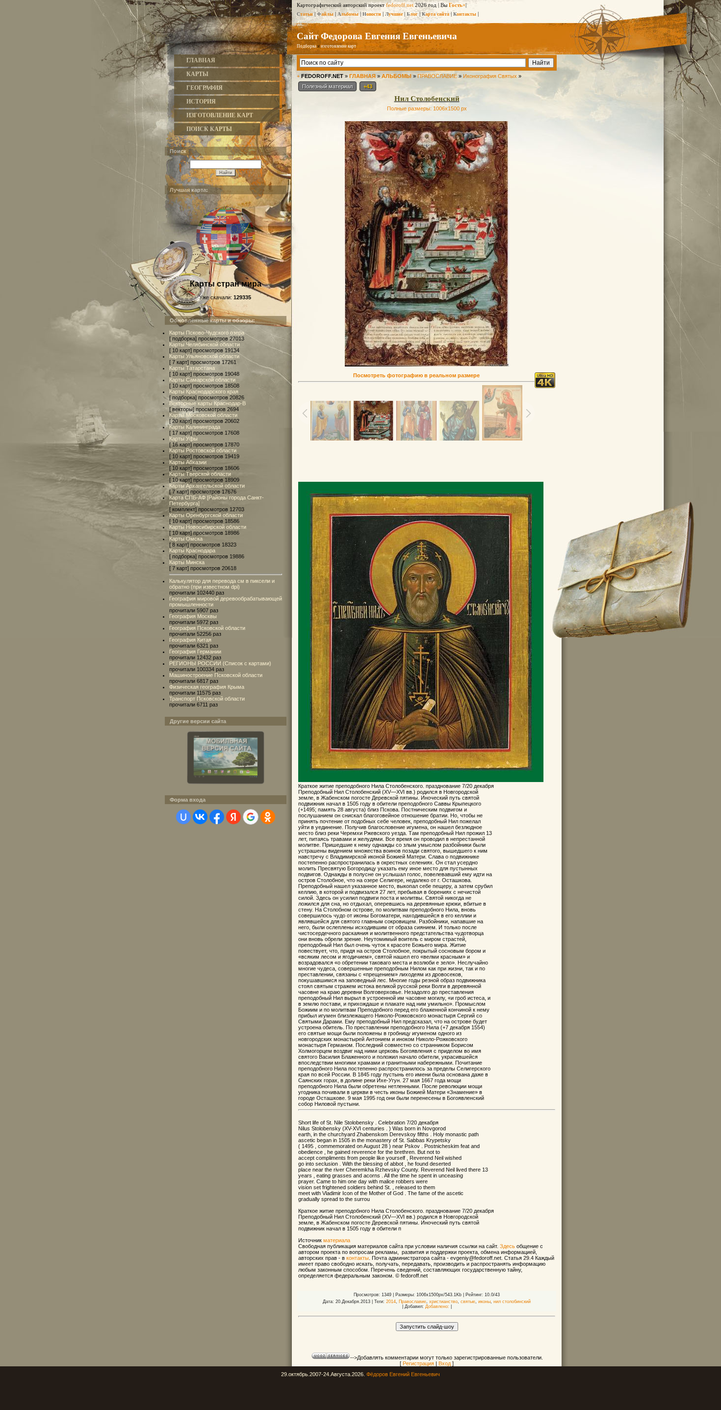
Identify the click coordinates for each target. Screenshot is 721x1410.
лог (412, 14)
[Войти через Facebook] (216, 816)
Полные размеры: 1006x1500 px (427, 108)
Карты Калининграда (194, 427)
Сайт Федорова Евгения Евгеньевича (377, 35)
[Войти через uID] (183, 816)
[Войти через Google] (250, 817)
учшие (394, 14)
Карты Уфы (183, 439)
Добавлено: (437, 1306)
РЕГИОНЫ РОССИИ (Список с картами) (220, 663)
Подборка (306, 46)
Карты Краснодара (192, 550)
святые (468, 1301)
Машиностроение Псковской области (215, 675)
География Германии (195, 651)
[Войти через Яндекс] (233, 816)
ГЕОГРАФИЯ (204, 87)
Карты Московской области (203, 415)
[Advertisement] (426, 460)
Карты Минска (187, 562)
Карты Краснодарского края (203, 391)
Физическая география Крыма (206, 687)
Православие (412, 1301)
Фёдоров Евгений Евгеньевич (403, 1374)
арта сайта (435, 14)
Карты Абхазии (187, 462)
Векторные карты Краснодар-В (207, 403)
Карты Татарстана (192, 368)
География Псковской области (207, 628)
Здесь (507, 1246)
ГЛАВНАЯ (200, 60)
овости (371, 14)
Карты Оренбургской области (206, 515)
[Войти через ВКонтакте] (200, 816)
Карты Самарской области (202, 380)
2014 (391, 1301)
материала (336, 1240)
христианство (443, 1301)
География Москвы (193, 616)
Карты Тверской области (200, 474)
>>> (368, 46)
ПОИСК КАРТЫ (209, 129)
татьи (305, 14)
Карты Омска (186, 539)
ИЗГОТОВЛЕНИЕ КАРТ (219, 115)
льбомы (348, 14)
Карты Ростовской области (202, 450)
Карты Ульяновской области (204, 356)
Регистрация (418, 1363)
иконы (484, 1301)
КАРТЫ (197, 74)
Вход (444, 1363)
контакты (357, 1258)
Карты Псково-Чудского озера (206, 333)
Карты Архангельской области (207, 486)
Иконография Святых (490, 76)
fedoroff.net (399, 5)
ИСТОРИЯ (201, 101)
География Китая (190, 640)
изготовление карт (338, 46)
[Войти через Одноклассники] (267, 816)
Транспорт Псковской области (207, 699)
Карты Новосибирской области (207, 527)
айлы (325, 14)
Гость (456, 5)
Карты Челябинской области (204, 344)
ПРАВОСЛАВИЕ (437, 76)
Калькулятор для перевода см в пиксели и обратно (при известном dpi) (222, 584)
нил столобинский (512, 1301)
